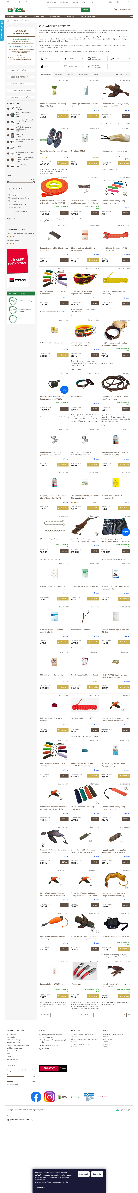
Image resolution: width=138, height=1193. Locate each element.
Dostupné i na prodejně (20, 198)
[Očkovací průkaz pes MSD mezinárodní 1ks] (115, 482)
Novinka (14, 195)
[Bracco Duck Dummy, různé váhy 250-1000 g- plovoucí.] (54, 837)
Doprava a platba (12, 1051)
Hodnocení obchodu (13, 1042)
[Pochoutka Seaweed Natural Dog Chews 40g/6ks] (54, 90)
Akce (13, 192)
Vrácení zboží (107, 1044)
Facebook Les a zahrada (50, 1045)
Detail (125, 116)
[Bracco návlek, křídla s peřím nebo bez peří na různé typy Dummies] (85, 923)
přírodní (104, 363)
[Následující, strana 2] (125, 1015)
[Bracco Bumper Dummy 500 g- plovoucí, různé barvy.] (115, 187)
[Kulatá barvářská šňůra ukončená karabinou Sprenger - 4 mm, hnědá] (85, 187)
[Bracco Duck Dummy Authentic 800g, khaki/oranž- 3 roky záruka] (54, 880)
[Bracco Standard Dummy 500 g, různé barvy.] (54, 278)
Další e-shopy (107, 1039)
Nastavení (41, 1188)
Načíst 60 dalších (85, 1015)
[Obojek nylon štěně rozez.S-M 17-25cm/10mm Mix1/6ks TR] (115, 439)
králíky (96, 37)
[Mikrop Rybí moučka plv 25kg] (54, 662)
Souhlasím (97, 1174)
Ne (8, 1080)
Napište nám (64, 2)
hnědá (111, 363)
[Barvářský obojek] (85, 383)
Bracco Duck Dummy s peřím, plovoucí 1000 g (116, 124)
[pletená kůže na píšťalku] (85, 616)
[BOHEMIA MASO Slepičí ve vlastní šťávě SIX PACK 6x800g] (115, 662)
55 (56, 559)
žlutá (72, 369)
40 (44, 559)
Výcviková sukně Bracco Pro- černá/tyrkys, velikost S (118, 559)
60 (59, 559)
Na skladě (16, 189)
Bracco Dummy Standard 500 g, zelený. (53, 311)
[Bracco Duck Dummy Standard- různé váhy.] (54, 923)
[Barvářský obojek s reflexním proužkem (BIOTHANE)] (85, 329)
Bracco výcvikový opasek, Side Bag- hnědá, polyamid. (57, 417)
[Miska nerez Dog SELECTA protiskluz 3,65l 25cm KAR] (54, 439)
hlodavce (89, 37)
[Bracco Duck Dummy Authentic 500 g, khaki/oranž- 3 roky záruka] (115, 705)
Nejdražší (70, 75)
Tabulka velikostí (12, 1059)
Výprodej (15, 201)
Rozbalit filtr (20, 211)
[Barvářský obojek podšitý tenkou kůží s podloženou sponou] (115, 330)
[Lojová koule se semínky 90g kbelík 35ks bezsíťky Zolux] (85, 482)
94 (129, 1015)
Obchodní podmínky (79, 2)
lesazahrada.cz (47, 1048)
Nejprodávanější (83, 75)
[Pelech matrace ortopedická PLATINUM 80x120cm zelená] (85, 750)
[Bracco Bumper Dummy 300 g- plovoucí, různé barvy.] (115, 793)
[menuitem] (10, 16)
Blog (8, 1054)
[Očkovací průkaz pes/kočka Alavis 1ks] (85, 90)
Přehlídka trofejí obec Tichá (80, 1044)
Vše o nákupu (51, 2)
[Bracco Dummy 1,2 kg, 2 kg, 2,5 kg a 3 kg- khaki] (54, 235)
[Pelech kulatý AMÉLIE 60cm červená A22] (54, 705)
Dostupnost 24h (17, 207)
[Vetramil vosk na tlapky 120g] (54, 329)
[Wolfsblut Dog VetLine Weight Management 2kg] (115, 750)
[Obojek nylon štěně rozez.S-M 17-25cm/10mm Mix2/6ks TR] (54, 482)
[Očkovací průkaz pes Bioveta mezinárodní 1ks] (54, 616)
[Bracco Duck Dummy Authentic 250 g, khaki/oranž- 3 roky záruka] (54, 793)
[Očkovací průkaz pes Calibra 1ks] (54, 573)
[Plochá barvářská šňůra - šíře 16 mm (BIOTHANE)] (115, 235)
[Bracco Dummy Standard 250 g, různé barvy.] (54, 750)
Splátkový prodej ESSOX (15, 1048)
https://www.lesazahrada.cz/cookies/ (55, 1182)
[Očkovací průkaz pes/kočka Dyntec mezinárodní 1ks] (115, 573)
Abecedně (96, 75)
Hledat (85, 10)
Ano (8, 1075)
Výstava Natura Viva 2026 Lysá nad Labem (84, 1039)
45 (48, 559)
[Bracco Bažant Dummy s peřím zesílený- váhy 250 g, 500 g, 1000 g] (115, 837)
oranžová (79, 369)
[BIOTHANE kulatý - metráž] (85, 705)
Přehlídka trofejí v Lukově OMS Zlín (82, 1034)
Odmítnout (83, 1174)
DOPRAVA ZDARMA (18, 204)
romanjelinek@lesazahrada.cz (52, 1035)
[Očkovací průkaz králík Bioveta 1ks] (85, 573)
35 (41, 559)
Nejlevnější (59, 75)
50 (52, 559)
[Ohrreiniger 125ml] (85, 138)
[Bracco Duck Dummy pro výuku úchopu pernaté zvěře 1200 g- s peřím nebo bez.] (115, 880)
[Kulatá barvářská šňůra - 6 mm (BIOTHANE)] (115, 278)
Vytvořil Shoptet (126, 1110)
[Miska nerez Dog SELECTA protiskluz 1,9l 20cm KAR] (85, 439)
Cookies (9, 1056)
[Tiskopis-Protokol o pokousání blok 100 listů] (115, 616)
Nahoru (46, 1015)
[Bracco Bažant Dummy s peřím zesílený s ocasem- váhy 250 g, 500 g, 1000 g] (85, 525)
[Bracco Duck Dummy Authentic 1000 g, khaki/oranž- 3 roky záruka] (85, 880)
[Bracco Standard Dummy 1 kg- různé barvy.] (85, 793)
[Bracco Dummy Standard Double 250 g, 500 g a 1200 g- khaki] (85, 837)
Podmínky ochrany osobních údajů (18, 1045)
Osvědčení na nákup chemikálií (113, 1034)
